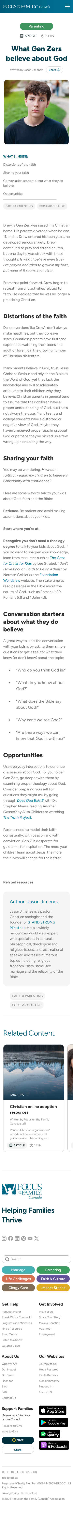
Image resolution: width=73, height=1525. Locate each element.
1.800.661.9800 (27, 1472)
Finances (7, 1380)
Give (20, 1440)
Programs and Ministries (17, 1323)
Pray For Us (46, 1311)
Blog (4, 1386)
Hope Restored (48, 1369)
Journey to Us (48, 1363)
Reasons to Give (12, 1425)
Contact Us (9, 1397)
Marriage (18, 1270)
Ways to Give (10, 1431)
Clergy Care (18, 1288)
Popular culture (52, 206)
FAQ (4, 1392)
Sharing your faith (16, 173)
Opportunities (13, 194)
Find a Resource (12, 1328)
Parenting (36, 26)
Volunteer (45, 1328)
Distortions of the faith (19, 164)
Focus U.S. (46, 1392)
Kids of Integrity (49, 1380)
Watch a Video (11, 1345)
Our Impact (9, 1369)
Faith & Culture (53, 1279)
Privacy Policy (10, 1493)
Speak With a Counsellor (17, 1317)
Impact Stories (53, 1288)
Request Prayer (11, 1311)
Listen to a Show (12, 1340)
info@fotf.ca (10, 1477)
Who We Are (9, 1363)
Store (17, 1449)
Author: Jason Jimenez (34, 901)
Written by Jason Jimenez (26, 69)
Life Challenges (18, 1279)
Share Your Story (49, 1317)
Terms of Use (28, 1493)
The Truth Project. (17, 817)
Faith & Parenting (19, 206)
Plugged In (45, 1386)
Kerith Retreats (48, 1375)
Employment (47, 1334)
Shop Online (9, 1334)
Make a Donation (49, 1323)
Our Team (8, 1375)
